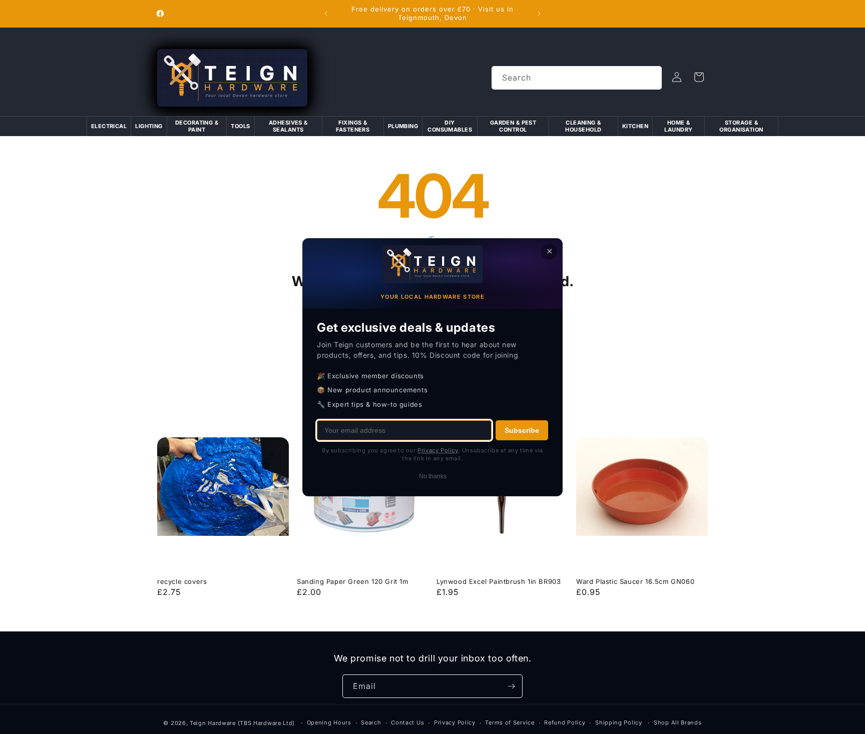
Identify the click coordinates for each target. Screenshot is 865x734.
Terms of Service (509, 722)
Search (371, 722)
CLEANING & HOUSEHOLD (583, 126)
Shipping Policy (618, 722)
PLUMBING (403, 126)
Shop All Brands (678, 722)
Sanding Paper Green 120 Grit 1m (352, 581)
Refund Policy (564, 722)
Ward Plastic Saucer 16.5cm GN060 (635, 581)
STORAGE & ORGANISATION (741, 126)
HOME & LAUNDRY (678, 126)
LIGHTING (149, 126)
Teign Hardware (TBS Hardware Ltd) (242, 722)
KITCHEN (635, 126)
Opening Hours (329, 722)
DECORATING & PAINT (196, 126)
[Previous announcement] (326, 13)
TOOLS (240, 126)
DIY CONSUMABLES (449, 126)
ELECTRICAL (109, 126)
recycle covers (182, 581)
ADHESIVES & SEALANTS (288, 126)
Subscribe (522, 430)
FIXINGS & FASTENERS (352, 126)
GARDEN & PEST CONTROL (513, 126)
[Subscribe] (511, 686)
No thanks (433, 475)
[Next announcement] (539, 13)
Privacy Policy (455, 722)
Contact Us (407, 722)
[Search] (650, 78)
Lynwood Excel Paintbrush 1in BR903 (499, 581)
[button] (699, 77)
